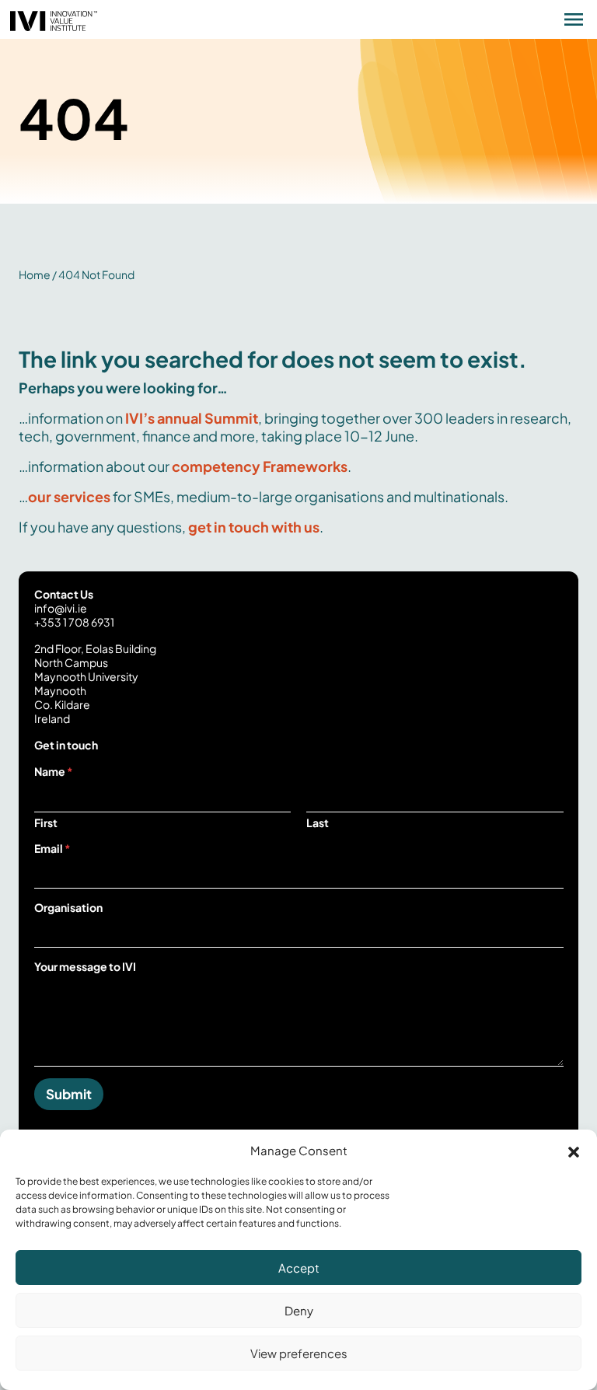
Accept (298, 1267)
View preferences (298, 1353)
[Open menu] (574, 19)
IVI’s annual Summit (191, 418)
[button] (573, 1150)
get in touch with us (253, 527)
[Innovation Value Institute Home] (53, 19)
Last (317, 822)
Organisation (68, 907)
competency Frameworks (259, 466)
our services (69, 496)
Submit (69, 1093)
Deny (299, 1310)
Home (35, 274)
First (46, 822)
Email (52, 848)
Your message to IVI (85, 966)
